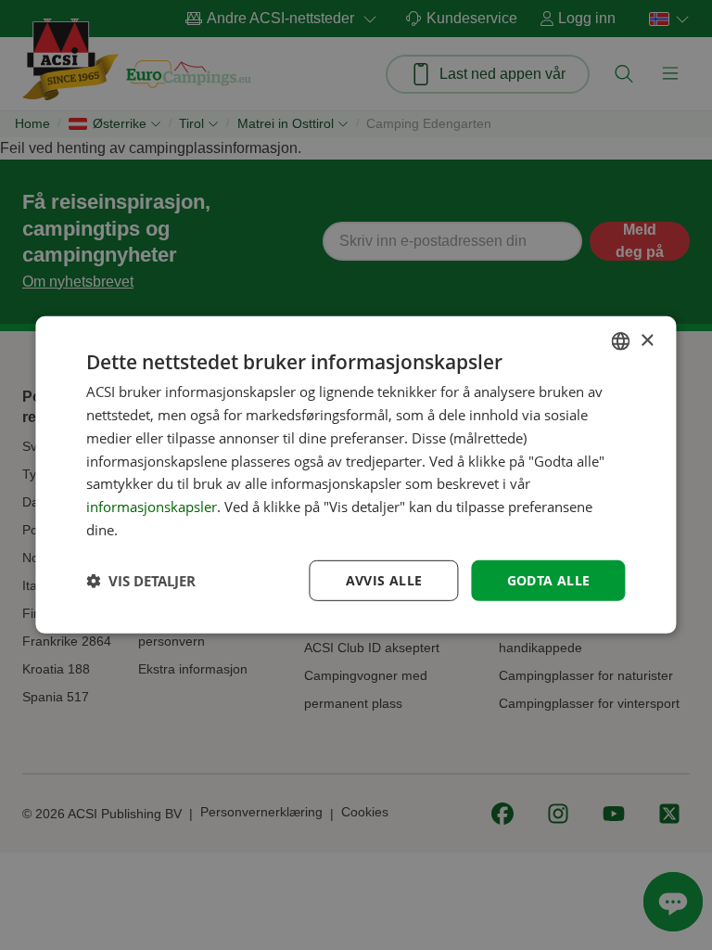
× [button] (647, 340)
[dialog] (355, 475)
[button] (141, 581)
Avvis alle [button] (384, 579)
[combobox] (621, 341)
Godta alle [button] (549, 579)
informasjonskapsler (151, 506)
